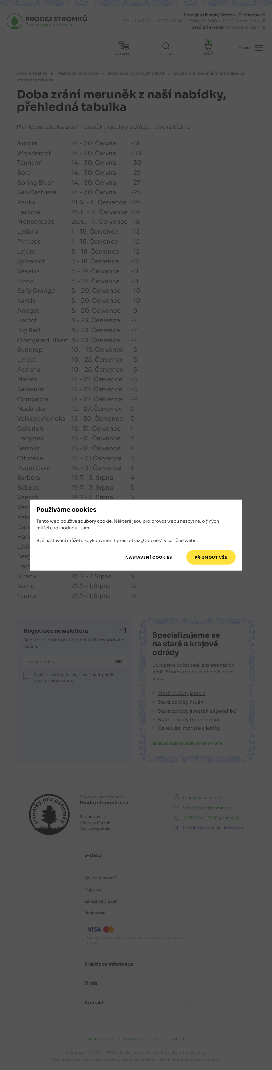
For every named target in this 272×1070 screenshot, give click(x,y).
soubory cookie (95, 521)
